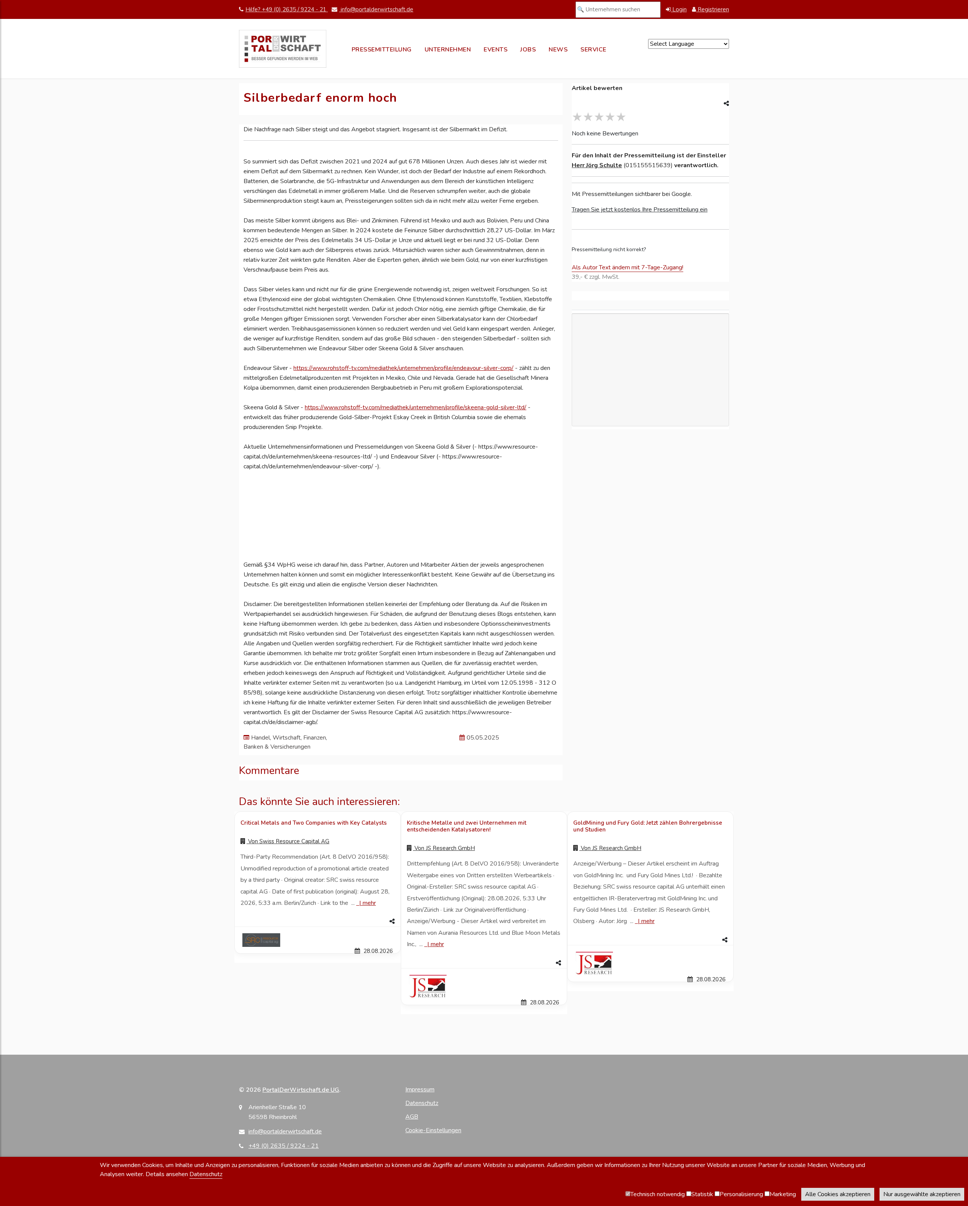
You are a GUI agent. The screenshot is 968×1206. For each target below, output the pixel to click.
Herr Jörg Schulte (597, 165)
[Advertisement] (650, 413)
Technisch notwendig (657, 1194)
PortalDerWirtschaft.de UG (300, 1090)
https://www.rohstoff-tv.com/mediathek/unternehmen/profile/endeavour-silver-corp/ (403, 368)
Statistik (702, 1194)
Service (593, 49)
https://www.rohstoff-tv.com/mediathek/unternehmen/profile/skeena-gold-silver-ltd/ (415, 407)
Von (288, 841)
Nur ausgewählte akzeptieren (921, 1194)
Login (679, 9)
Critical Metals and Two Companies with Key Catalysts (313, 823)
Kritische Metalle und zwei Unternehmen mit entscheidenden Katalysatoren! (466, 826)
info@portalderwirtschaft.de (376, 9)
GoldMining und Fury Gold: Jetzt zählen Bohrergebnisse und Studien (647, 826)
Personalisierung (741, 1194)
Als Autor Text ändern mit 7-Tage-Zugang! (627, 267)
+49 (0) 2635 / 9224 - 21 (283, 1146)
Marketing (782, 1194)
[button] (317, 921)
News (558, 49)
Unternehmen (448, 49)
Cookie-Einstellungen (433, 1130)
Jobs (528, 49)
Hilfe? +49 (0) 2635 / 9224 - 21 (286, 9)
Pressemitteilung (382, 49)
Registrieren (712, 9)
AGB (411, 1117)
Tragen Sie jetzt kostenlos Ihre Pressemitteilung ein (639, 209)
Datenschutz (421, 1103)
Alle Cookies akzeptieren (837, 1194)
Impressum (419, 1089)
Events (495, 49)
